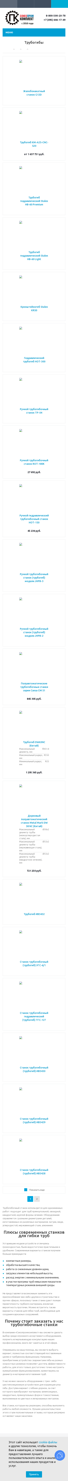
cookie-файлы (48, 1442)
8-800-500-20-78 (55, 15)
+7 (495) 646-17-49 (54, 20)
